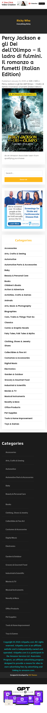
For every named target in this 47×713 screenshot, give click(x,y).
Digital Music (11, 363)
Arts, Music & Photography (18, 306)
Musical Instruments (15, 396)
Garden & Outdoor (14, 374)
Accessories (11, 248)
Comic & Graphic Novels (17, 328)
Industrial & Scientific (15, 385)
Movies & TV (11, 391)
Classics (9, 322)
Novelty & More (12, 402)
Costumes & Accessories (17, 358)
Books (8, 281)
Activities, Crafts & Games (18, 295)
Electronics (10, 369)
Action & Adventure (14, 289)
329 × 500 (33, 81)
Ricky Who (23, 20)
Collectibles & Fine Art (15, 352)
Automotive (10, 259)
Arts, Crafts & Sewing (15, 253)
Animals (9, 300)
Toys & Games (12, 424)
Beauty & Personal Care (16, 275)
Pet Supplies (11, 413)
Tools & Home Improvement (18, 418)
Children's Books (13, 285)
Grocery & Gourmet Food (17, 380)
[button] (23, 32)
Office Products (12, 407)
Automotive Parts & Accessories (21, 264)
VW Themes (32, 675)
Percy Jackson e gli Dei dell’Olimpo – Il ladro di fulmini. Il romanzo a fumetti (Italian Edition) (23, 85)
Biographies (11, 311)
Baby (7, 270)
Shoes (8, 345)
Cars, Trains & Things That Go (19, 317)
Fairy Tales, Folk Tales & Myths (20, 333)
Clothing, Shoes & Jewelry (17, 341)
